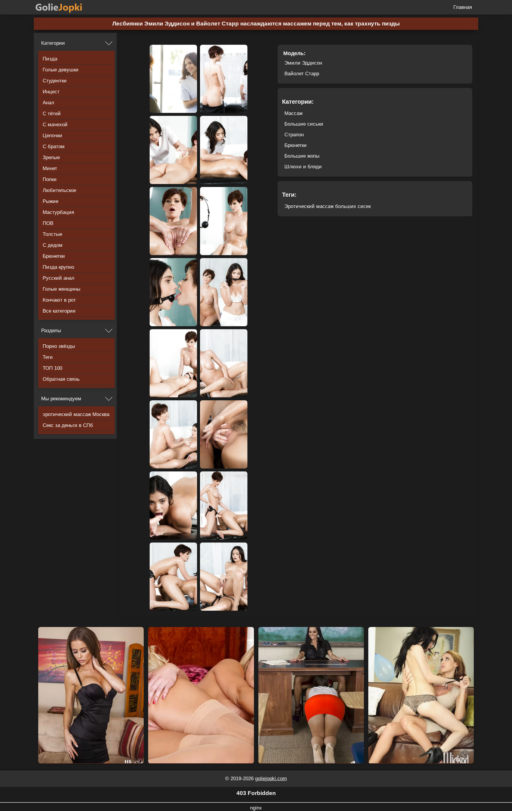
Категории (53, 43)
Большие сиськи (303, 124)
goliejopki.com (271, 778)
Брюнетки (54, 256)
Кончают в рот (59, 300)
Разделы (51, 330)
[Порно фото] (63, 7)
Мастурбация (58, 212)
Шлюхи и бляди (303, 166)
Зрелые (51, 157)
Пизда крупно (58, 267)
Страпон (294, 134)
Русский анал (58, 278)
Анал (48, 102)
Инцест (51, 92)
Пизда (50, 59)
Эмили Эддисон (303, 63)
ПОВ (48, 223)
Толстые (52, 234)
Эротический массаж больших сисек (327, 206)
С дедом (53, 245)
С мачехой (55, 124)
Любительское (59, 190)
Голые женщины (61, 289)
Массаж (293, 113)
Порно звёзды (59, 346)
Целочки (52, 135)
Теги (48, 357)
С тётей (52, 113)
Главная (462, 7)
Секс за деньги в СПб (68, 425)
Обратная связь (61, 379)
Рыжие (50, 201)
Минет (50, 168)
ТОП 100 (52, 368)
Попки (50, 179)
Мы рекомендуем (61, 398)
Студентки (55, 81)
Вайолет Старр (301, 73)
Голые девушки (61, 70)
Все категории (59, 311)
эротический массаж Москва (76, 414)
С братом (54, 146)
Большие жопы (301, 156)
